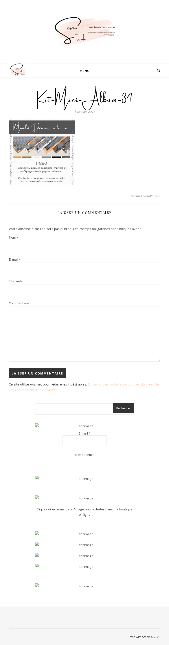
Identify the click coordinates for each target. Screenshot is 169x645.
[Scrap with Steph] (84, 32)
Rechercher (123, 408)
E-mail (15, 259)
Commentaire (19, 303)
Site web (15, 281)
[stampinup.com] (84, 478)
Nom (14, 237)
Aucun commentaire (145, 195)
